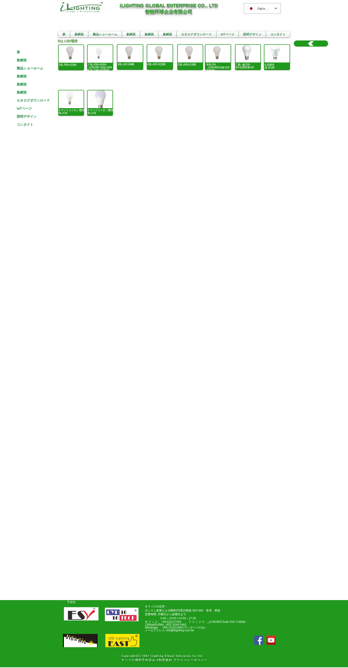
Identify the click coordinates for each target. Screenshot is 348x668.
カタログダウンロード (33, 100)
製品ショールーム (30, 68)
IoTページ (24, 108)
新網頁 (22, 60)
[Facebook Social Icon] (258, 640)
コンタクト (25, 124)
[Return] (311, 43)
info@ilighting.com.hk (180, 630)
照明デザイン (27, 116)
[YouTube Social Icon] (271, 640)
